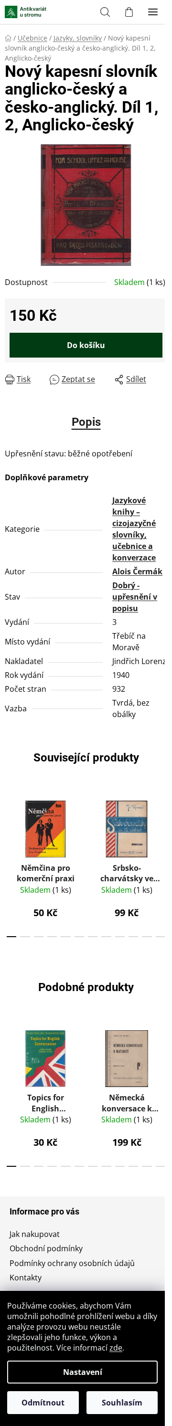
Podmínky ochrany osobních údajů (72, 1263)
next (162, 826)
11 (160, 936)
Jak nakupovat (35, 1234)
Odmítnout (43, 1402)
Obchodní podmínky (46, 1248)
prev (10, 826)
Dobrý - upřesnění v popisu (134, 596)
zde (115, 1347)
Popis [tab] (86, 422)
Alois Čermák (137, 571)
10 (146, 936)
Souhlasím (122, 1402)
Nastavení (82, 1372)
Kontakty (26, 1277)
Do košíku (86, 345)
